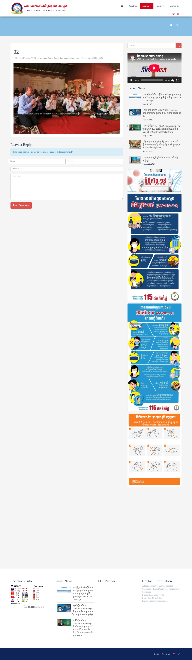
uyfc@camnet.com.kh (158, 601)
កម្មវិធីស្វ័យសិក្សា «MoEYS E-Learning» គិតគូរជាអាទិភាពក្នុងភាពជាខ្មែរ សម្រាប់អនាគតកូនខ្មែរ (161, 113)
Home (156, 654)
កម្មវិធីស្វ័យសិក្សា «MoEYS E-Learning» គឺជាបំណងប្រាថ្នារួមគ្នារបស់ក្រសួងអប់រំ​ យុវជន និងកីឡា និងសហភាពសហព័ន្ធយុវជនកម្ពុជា (161, 129)
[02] (67, 98)
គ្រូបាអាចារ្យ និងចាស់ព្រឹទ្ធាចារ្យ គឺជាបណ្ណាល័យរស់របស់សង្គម (60, 58)
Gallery (159, 6)
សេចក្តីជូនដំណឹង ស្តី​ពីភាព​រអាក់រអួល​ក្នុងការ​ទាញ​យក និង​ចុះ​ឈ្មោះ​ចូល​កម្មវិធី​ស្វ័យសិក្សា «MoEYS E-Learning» (161, 97)
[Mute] (172, 80)
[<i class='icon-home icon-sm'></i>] (122, 6)
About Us (133, 6)
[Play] (131, 80)
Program (146, 6)
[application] (155, 68)
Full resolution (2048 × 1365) (92, 58)
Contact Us (174, 6)
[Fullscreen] (177, 80)
